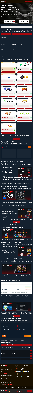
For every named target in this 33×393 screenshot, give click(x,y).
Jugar (8, 84)
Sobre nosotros (17, 365)
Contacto (16, 366)
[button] (16, 345)
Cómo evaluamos (26, 365)
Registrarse (28, 1)
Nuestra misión (26, 366)
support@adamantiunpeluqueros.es (9, 384)
